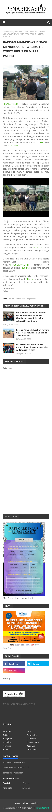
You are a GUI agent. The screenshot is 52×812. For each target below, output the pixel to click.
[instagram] (14, 670)
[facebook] (14, 663)
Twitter (6, 735)
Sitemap (6, 749)
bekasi (11, 299)
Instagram (7, 738)
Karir (29, 731)
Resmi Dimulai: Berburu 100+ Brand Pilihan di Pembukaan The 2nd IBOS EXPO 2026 (32, 347)
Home (17, 803)
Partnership (32, 735)
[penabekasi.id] (26, 13)
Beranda (6, 31)
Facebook (7, 731)
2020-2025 (13, 145)
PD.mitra (37, 247)
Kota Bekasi (21, 299)
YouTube (7, 742)
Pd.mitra (25, 267)
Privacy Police (33, 742)
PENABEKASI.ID (10, 104)
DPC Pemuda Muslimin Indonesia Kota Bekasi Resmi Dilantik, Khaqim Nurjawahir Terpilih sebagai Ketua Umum (32, 316)
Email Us (26, 783)
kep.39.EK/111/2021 (19, 264)
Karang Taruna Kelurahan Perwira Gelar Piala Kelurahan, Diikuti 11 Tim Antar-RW (32, 333)
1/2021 (40, 142)
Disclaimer (31, 738)
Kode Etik (31, 746)
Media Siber (32, 749)
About (25, 803)
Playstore (7, 746)
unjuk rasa (15, 31)
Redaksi (34, 803)
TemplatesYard (42, 808)
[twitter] (38, 663)
